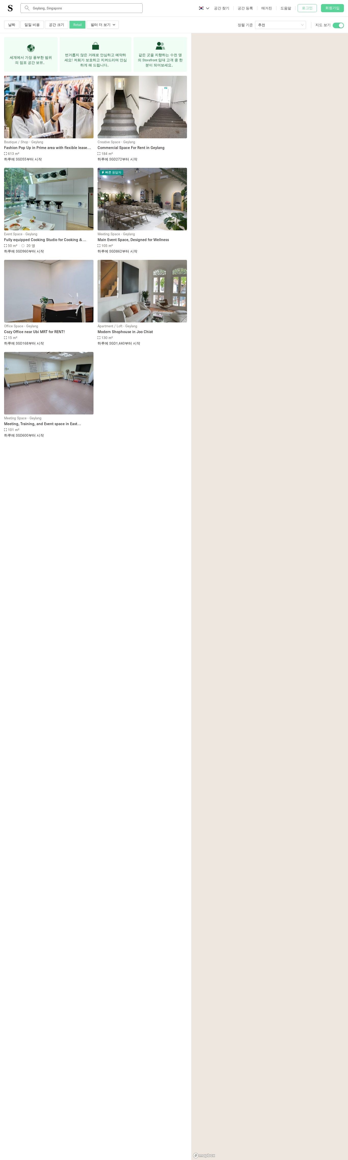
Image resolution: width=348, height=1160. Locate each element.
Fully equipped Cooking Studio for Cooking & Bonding (43, 240)
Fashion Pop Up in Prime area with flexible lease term (45, 148)
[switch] (338, 25)
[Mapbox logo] (204, 1155)
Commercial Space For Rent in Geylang (131, 147)
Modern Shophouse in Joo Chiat (125, 331)
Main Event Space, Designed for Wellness (133, 239)
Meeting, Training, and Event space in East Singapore (40, 424)
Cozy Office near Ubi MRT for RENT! (34, 331)
